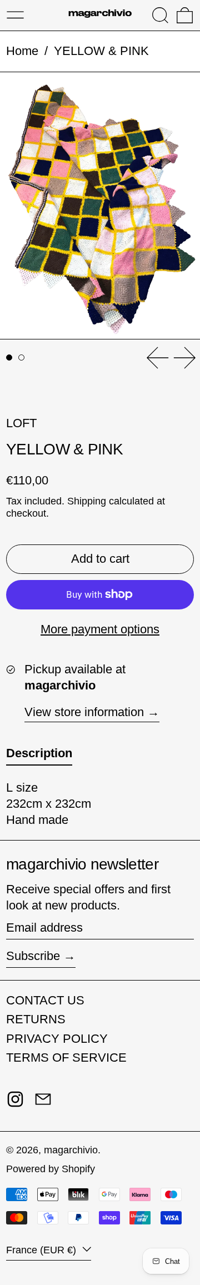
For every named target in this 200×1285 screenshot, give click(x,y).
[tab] (9, 357)
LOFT (21, 423)
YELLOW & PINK (101, 51)
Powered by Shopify (50, 1168)
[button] (160, 15)
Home (22, 51)
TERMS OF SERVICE (66, 1057)
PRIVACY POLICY (57, 1039)
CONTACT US (45, 1000)
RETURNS (36, 1019)
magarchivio (71, 1150)
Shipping (86, 501)
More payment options (100, 629)
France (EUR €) (42, 1250)
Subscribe (33, 956)
